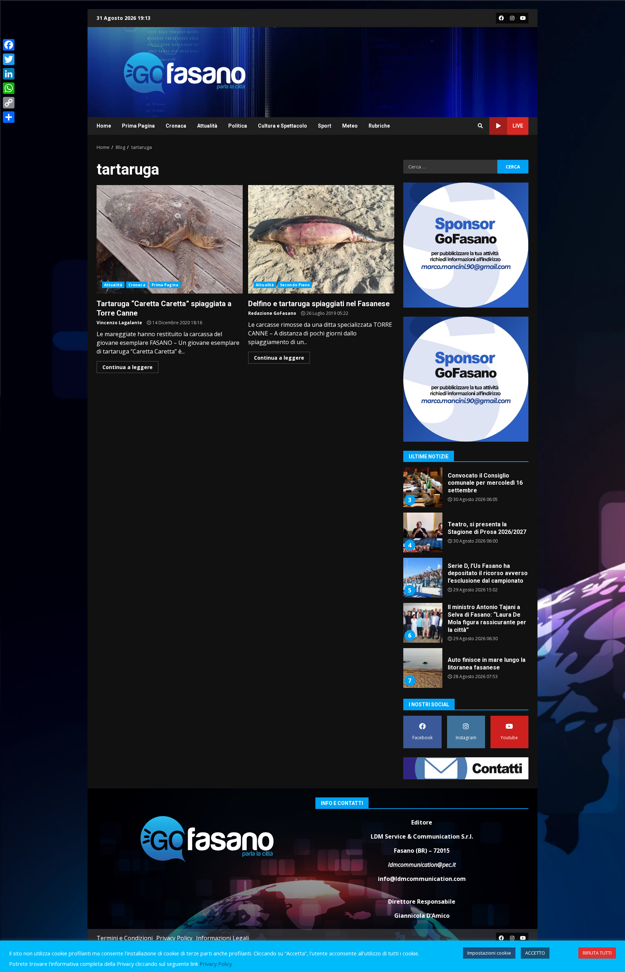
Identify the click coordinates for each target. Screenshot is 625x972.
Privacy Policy (174, 938)
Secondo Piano (295, 284)
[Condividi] (8, 117)
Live (518, 126)
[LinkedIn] (8, 74)
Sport (324, 126)
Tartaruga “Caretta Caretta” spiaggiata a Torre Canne (170, 239)
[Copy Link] (8, 102)
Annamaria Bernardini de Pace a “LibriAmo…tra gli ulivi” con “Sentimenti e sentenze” (422, 668)
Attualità (207, 126)
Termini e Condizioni (125, 938)
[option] (466, 490)
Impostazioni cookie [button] (489, 953)
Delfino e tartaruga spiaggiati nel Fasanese (321, 239)
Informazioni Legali (222, 938)
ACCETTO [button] (535, 953)
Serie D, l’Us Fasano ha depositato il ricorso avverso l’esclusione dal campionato (422, 532)
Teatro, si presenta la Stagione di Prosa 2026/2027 (422, 487)
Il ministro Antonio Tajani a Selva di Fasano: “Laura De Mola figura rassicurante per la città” (422, 578)
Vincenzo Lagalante (119, 323)
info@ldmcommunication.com (422, 879)
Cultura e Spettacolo (282, 126)
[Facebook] (8, 45)
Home (104, 126)
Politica (237, 126)
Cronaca (176, 126)
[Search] (480, 126)
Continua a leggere (127, 367)
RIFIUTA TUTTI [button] (597, 953)
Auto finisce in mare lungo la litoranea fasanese (422, 623)
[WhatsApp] (8, 88)
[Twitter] (8, 59)
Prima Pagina (138, 126)
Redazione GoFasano (272, 313)
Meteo (350, 126)
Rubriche (379, 126)
